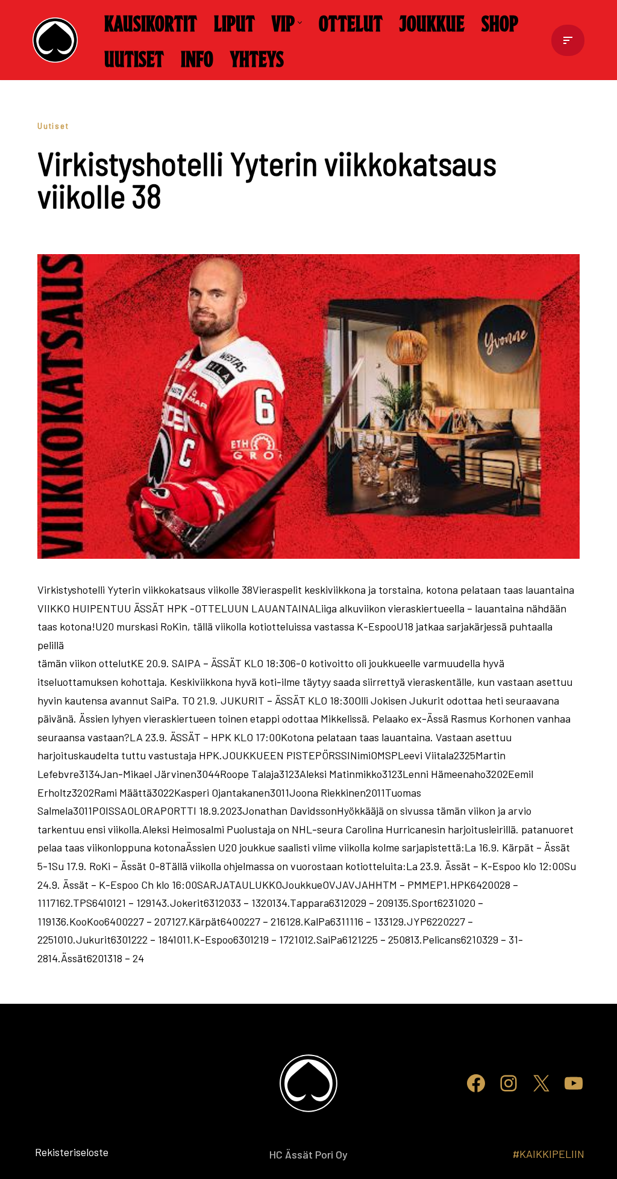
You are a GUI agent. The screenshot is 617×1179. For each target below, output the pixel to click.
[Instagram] (508, 1083)
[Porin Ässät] (58, 40)
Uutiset (134, 58)
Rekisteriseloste (52, 1152)
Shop (499, 22)
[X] (541, 1083)
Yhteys (257, 58)
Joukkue (432, 22)
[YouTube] (573, 1083)
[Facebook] (476, 1083)
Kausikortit (150, 22)
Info (197, 58)
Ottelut (351, 22)
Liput (234, 22)
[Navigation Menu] (567, 40)
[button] (300, 22)
